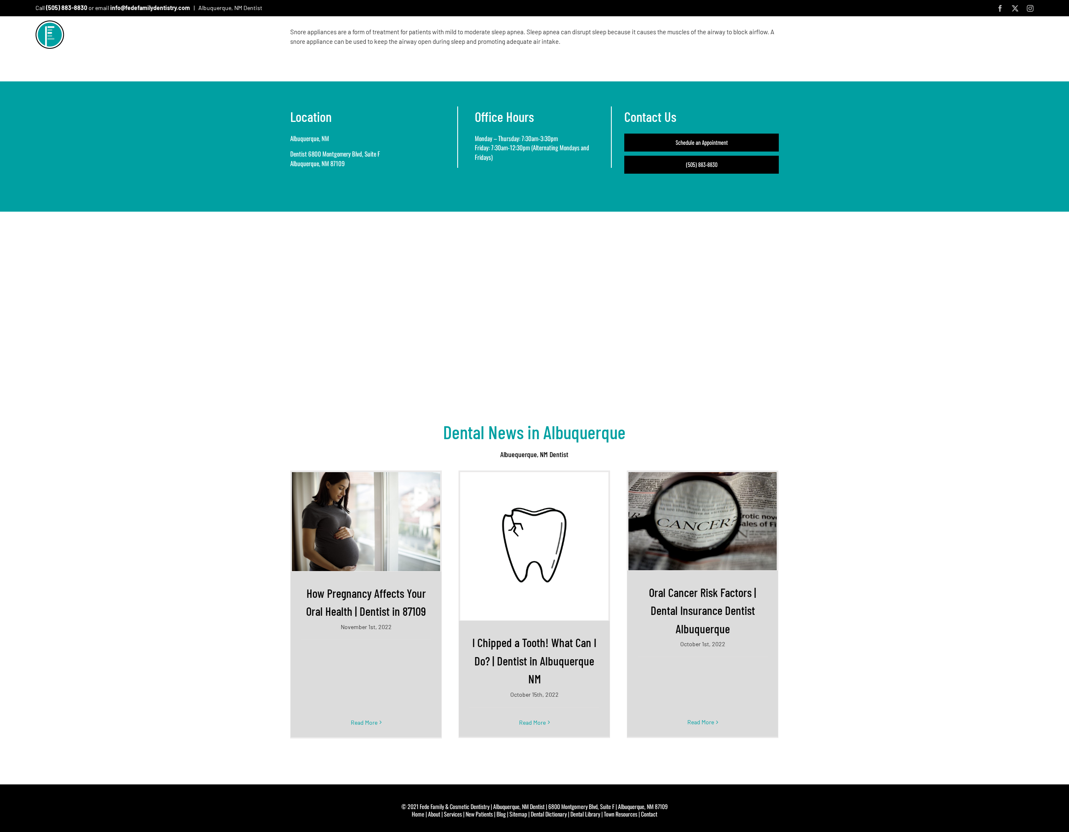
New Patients (479, 813)
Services (453, 813)
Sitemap (518, 813)
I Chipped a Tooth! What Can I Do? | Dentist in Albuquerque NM (534, 660)
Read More (364, 722)
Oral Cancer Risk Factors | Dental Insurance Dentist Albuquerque (702, 610)
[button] (1030, 37)
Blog (501, 813)
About (434, 813)
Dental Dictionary (549, 813)
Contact (649, 813)
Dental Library (585, 813)
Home (418, 813)
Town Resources (620, 813)
